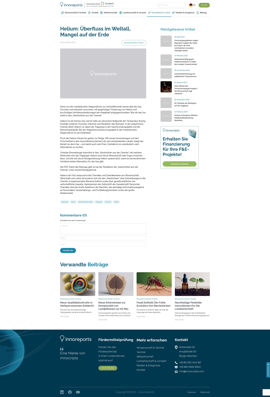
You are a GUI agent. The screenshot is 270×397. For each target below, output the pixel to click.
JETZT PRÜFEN (108, 368)
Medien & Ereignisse (148, 365)
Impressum (191, 392)
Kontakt (204, 5)
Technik (141, 352)
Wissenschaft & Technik (150, 347)
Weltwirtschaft (145, 356)
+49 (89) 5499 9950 (190, 366)
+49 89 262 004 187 (190, 362)
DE (193, 5)
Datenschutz (205, 392)
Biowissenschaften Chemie (134, 43)
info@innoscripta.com (191, 371)
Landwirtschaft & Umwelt (151, 361)
